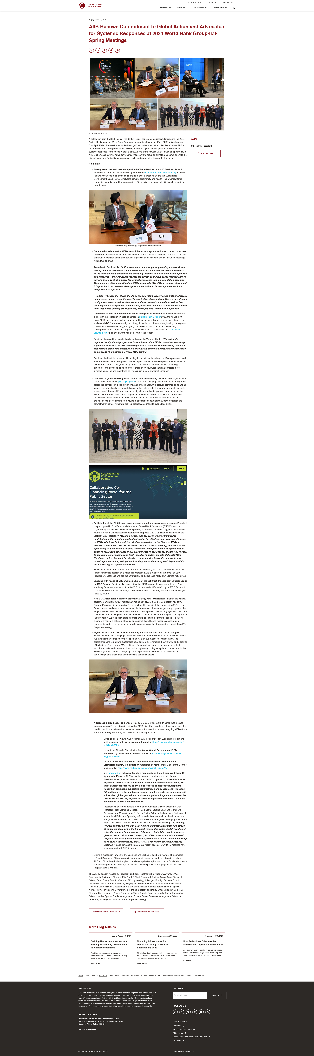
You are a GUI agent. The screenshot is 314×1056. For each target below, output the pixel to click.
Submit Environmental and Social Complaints (190, 1037)
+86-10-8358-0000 (89, 1030)
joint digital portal (126, 382)
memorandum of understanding (160, 173)
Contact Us (177, 1026)
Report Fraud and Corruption (184, 1029)
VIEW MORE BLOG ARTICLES (104, 912)
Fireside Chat (114, 773)
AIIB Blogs (103, 975)
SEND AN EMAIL (207, 153)
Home (80, 975)
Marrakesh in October (150, 317)
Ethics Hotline (178, 1033)
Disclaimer (177, 1040)
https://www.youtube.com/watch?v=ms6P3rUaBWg (143, 768)
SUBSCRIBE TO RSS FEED (148, 912)
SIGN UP (216, 995)
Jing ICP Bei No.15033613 (182, 1051)
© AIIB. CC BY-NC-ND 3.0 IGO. (91, 1051)
